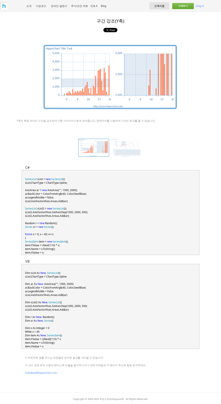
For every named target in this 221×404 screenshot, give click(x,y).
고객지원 (159, 6)
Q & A (94, 6)
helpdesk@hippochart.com (41, 373)
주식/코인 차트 (79, 6)
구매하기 (183, 6)
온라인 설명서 (59, 6)
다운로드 (41, 6)
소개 (29, 6)
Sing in (200, 6)
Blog (103, 6)
